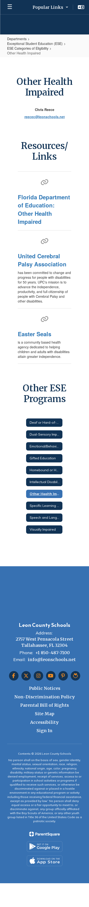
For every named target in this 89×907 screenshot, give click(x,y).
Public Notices (44, 688)
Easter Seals (34, 334)
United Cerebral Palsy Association (42, 260)
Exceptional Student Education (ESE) (35, 43)
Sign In (44, 730)
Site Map (44, 713)
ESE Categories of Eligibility (27, 48)
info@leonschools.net (52, 659)
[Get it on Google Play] (44, 846)
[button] (50, 7)
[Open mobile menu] (9, 7)
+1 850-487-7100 (52, 652)
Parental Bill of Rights (44, 705)
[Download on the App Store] (44, 860)
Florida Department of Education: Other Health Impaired (44, 209)
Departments (17, 38)
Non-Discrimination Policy (44, 697)
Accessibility (44, 722)
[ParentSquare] (44, 834)
